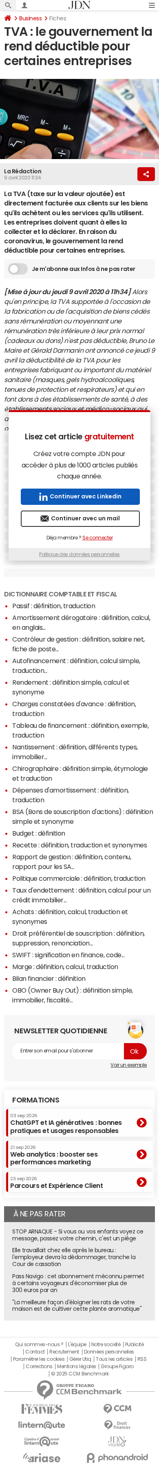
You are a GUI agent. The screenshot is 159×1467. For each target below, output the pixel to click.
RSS (142, 1359)
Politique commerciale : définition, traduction (79, 878)
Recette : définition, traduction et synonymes (79, 845)
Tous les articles (114, 1359)
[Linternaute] (42, 1425)
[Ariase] (42, 1457)
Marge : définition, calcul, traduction (65, 966)
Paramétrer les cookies (38, 1359)
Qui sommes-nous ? (39, 1344)
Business (30, 18)
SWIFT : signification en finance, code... (68, 955)
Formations (35, 1100)
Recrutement (64, 1351)
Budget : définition (38, 833)
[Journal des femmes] (42, 1409)
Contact (35, 1351)
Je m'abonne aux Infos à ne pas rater (83, 269)
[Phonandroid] (117, 1458)
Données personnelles (109, 1351)
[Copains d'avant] (42, 1441)
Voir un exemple (128, 1065)
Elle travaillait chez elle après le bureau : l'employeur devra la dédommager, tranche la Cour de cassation (73, 1257)
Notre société (106, 1344)
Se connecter (97, 537)
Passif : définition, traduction (53, 606)
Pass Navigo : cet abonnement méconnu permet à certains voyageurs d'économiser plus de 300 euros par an (78, 1283)
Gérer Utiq (80, 1359)
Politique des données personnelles (79, 554)
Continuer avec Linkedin (85, 496)
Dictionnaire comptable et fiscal (60, 594)
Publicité (134, 1344)
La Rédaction (22, 171)
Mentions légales (76, 1366)
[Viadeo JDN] (117, 1441)
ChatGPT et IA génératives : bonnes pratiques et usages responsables (66, 1123)
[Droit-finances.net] (117, 1425)
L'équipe (77, 1344)
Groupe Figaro (117, 1366)
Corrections (39, 1366)
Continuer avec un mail (85, 518)
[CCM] (117, 1409)
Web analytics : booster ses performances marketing (53, 1155)
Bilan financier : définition (49, 978)
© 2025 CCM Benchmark (79, 1373)
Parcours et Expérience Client (56, 1183)
